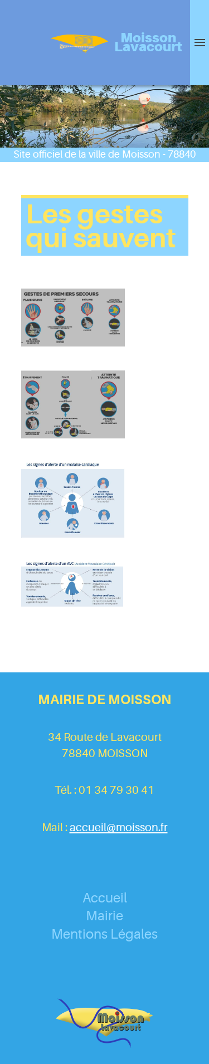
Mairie (104, 916)
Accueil (104, 898)
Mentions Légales (104, 934)
